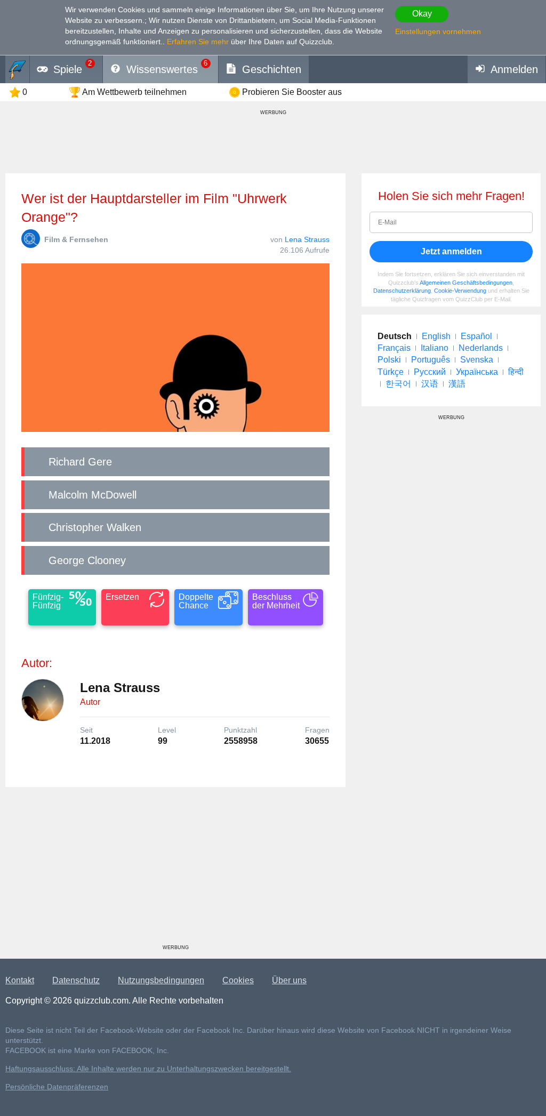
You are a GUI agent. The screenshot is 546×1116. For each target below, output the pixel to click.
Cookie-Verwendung (460, 290)
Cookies (238, 980)
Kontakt (19, 980)
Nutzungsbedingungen (161, 980)
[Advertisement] (175, 869)
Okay (422, 13)
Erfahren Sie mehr (198, 41)
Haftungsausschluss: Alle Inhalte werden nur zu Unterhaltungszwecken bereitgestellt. (148, 1069)
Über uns (289, 980)
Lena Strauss (307, 239)
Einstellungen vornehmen (438, 31)
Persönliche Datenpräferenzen (56, 1087)
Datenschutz (76, 980)
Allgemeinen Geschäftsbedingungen (466, 282)
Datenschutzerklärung (402, 290)
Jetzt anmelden (451, 251)
